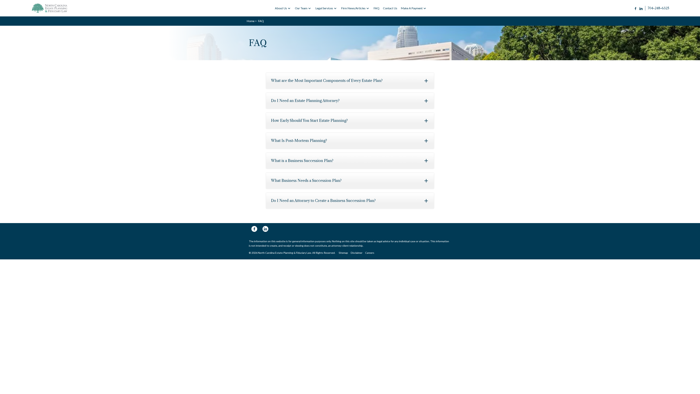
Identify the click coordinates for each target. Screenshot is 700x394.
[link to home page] (50, 8)
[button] (289, 8)
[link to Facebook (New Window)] (254, 229)
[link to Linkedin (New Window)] (265, 229)
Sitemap (343, 252)
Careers (369, 252)
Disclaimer (356, 252)
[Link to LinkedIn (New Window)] (641, 8)
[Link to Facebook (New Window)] (636, 8)
